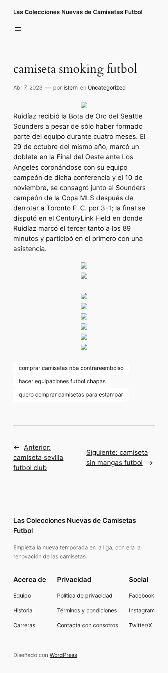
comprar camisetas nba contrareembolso (71, 367)
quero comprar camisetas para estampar (71, 394)
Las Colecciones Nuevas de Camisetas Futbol (78, 12)
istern (71, 87)
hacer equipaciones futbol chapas (62, 381)
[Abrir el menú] (18, 29)
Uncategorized (107, 87)
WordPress (63, 654)
